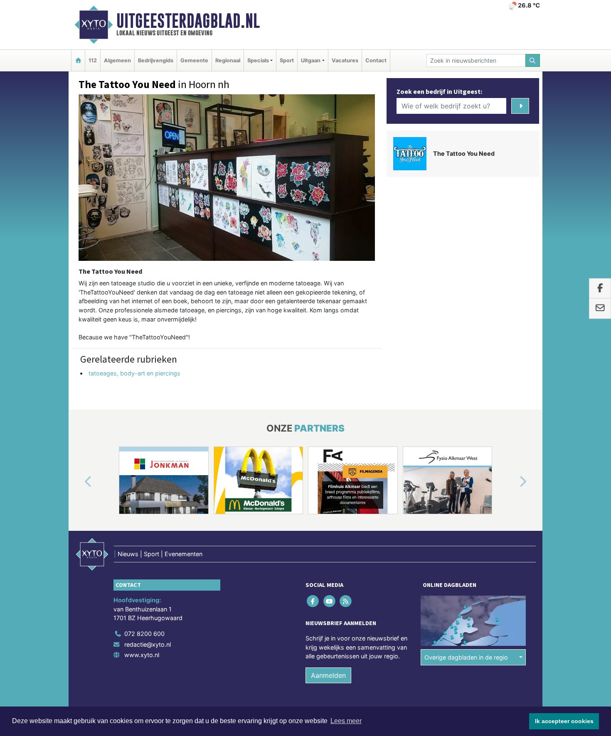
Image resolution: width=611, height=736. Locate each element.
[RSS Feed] (346, 600)
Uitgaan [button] (310, 60)
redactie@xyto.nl (147, 644)
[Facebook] (314, 600)
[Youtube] (330, 600)
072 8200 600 (144, 633)
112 (93, 60)
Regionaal (227, 60)
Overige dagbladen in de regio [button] (466, 657)
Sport (287, 60)
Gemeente (194, 60)
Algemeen (117, 60)
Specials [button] (258, 60)
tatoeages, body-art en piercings (134, 373)
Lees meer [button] (346, 720)
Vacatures (345, 60)
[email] (600, 309)
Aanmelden (328, 675)
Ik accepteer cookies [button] (564, 721)
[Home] (78, 60)
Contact (376, 60)
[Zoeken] (532, 60)
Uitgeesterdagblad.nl (188, 20)
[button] (79, 481)
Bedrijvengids (155, 60)
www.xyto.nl (141, 654)
